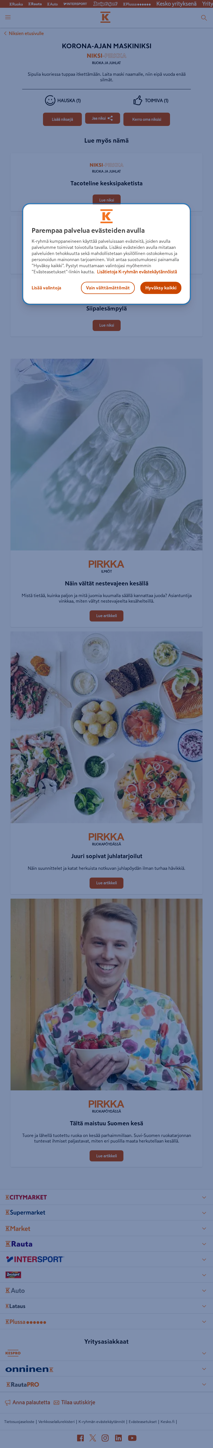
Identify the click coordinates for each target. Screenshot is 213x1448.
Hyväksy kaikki (160, 287)
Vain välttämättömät (108, 287)
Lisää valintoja (46, 287)
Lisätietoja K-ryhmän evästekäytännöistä (136, 271)
